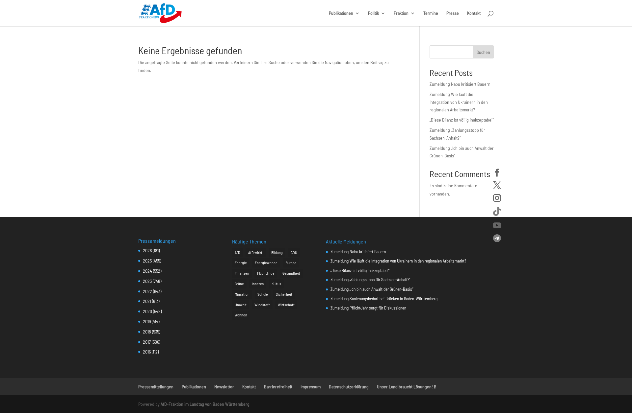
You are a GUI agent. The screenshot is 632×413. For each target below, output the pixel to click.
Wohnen (241, 314)
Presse (452, 13)
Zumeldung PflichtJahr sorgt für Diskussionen (368, 307)
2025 (147, 261)
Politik (373, 13)
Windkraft (262, 304)
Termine (430, 13)
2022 (147, 291)
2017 (147, 342)
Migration (242, 294)
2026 (147, 250)
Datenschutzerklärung (349, 386)
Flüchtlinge (266, 273)
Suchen (483, 52)
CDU (294, 252)
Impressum (311, 386)
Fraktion (401, 13)
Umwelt (241, 304)
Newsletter (224, 386)
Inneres (258, 283)
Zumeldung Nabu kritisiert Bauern (460, 84)
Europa (291, 262)
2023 (147, 281)
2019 (147, 321)
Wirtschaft (286, 304)
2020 (147, 311)
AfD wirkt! (255, 252)
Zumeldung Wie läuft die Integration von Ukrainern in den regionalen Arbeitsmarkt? (459, 102)
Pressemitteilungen (155, 386)
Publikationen (341, 13)
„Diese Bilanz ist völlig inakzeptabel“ (462, 120)
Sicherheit (284, 294)
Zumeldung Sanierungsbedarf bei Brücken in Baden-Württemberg (383, 298)
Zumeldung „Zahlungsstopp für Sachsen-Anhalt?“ (370, 279)
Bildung (277, 252)
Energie (241, 262)
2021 (147, 301)
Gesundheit (291, 273)
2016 (147, 352)
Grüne (239, 283)
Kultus (276, 283)
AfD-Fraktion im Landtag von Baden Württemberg (205, 404)
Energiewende (266, 262)
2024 (147, 271)
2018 (147, 331)
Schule (262, 294)
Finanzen (242, 273)
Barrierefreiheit (278, 386)
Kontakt (474, 13)
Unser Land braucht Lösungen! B (406, 386)
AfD (237, 252)
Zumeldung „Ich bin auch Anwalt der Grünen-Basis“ (371, 289)
